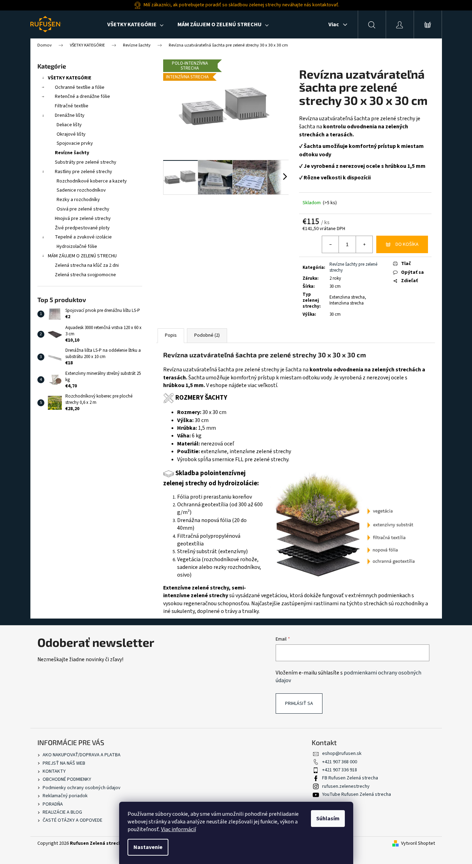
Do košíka (407, 244)
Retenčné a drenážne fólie (82, 96)
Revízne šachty (72, 152)
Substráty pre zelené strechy (85, 162)
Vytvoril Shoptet (418, 843)
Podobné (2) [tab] (207, 335)
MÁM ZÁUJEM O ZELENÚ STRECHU (82, 255)
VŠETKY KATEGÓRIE (69, 77)
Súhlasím (328, 818)
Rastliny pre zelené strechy (83, 171)
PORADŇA (53, 804)
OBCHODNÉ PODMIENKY (67, 779)
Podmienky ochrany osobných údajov (82, 787)
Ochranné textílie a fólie (79, 87)
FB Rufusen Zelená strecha (350, 777)
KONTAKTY (54, 771)
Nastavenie (147, 847)
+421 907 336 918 (339, 769)
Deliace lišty (69, 124)
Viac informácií (178, 829)
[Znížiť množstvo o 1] (330, 244)
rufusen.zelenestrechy (346, 786)
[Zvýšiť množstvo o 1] (364, 244)
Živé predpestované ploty (82, 227)
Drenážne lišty (70, 115)
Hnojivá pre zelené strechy (83, 218)
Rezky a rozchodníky (78, 199)
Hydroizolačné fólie (77, 246)
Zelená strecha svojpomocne (85, 274)
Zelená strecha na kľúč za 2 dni (87, 265)
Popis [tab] (171, 335)
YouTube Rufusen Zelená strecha (356, 794)
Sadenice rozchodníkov (81, 190)
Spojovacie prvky (75, 143)
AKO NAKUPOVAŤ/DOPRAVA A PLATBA (82, 754)
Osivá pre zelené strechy (83, 209)
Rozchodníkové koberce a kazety (92, 181)
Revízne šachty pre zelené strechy (353, 267)
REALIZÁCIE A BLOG (62, 812)
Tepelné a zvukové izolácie (83, 237)
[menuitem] (135, 24)
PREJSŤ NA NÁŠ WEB (64, 763)
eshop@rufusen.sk (342, 753)
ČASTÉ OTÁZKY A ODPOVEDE (72, 820)
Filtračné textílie (71, 105)
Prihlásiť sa (299, 703)
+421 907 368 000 (339, 761)
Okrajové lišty (71, 134)
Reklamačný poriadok (65, 795)
